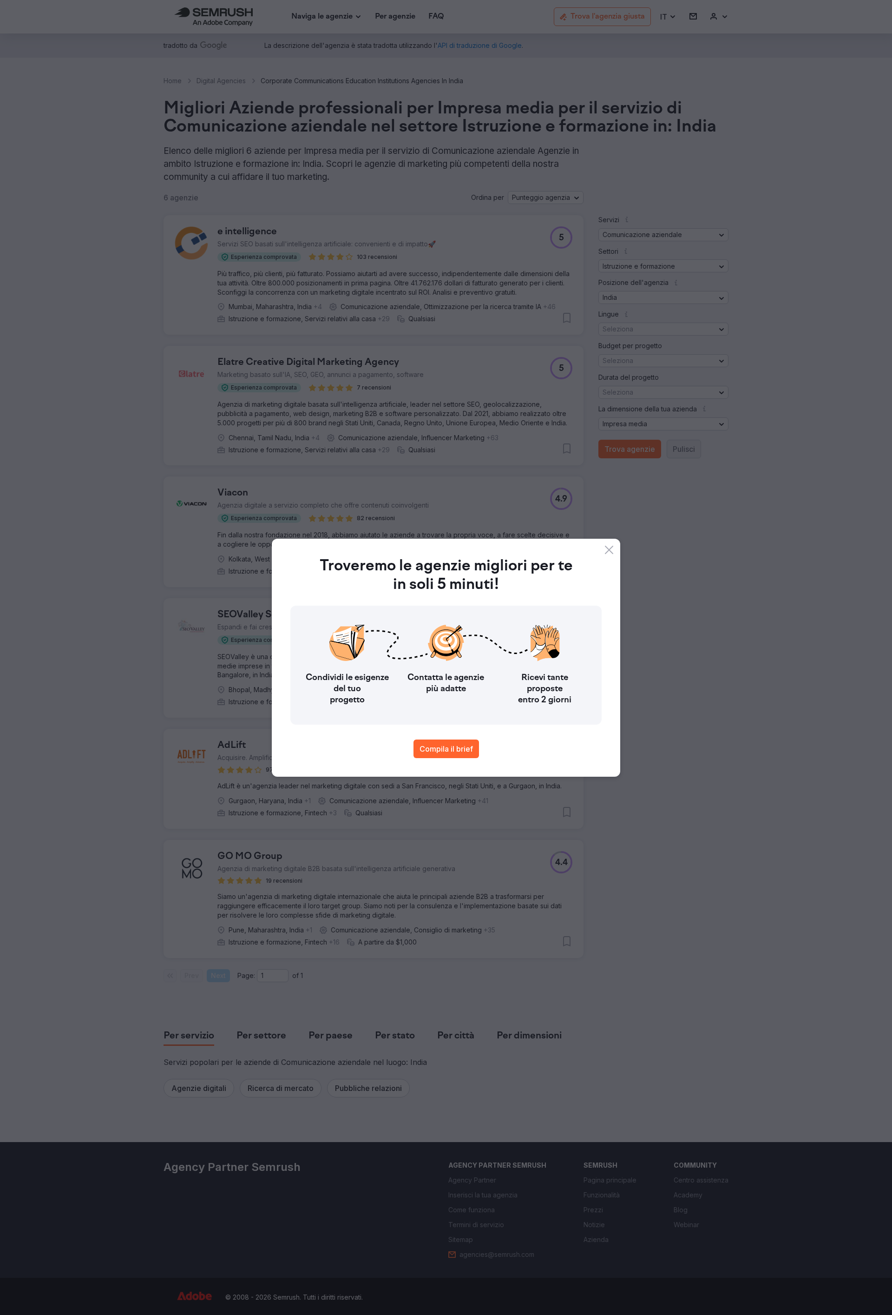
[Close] (609, 550)
